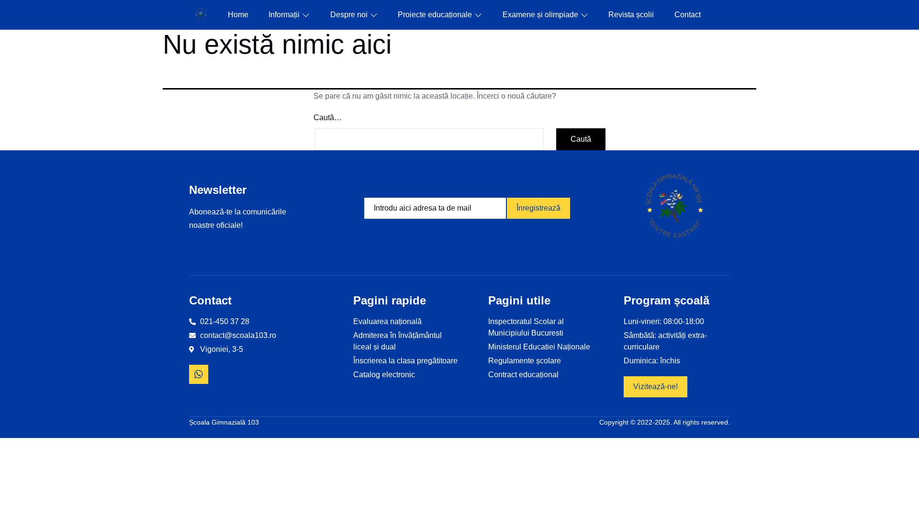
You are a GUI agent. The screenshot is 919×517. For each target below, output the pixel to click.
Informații (284, 15)
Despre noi (349, 15)
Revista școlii (631, 15)
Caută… (328, 117)
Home (238, 15)
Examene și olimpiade (540, 15)
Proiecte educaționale (435, 15)
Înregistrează (538, 208)
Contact (687, 15)
